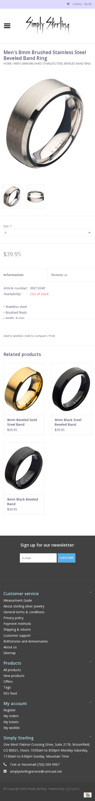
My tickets (11, 722)
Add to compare (36, 336)
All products (12, 670)
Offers (8, 681)
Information (13, 275)
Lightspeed (72, 789)
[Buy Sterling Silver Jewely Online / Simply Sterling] (54, 25)
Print (52, 336)
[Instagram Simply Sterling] (51, 572)
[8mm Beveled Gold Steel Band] (23, 389)
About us (10, 647)
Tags (7, 687)
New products (13, 675)
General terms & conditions (24, 612)
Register (9, 710)
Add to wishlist (13, 336)
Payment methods (17, 623)
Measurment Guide (17, 600)
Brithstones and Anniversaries (25, 641)
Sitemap (9, 653)
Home (7, 64)
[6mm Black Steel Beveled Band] (71, 389)
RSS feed (10, 693)
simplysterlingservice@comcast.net (36, 771)
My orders (11, 716)
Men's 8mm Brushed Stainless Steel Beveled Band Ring (52, 64)
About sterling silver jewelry (23, 606)
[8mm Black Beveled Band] (23, 468)
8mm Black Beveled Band (22, 501)
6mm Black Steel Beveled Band (68, 422)
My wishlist (11, 727)
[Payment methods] (87, 795)
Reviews (59, 275)
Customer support (17, 635)
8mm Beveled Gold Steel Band (22, 422)
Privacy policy (13, 618)
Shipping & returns (17, 629)
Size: (7, 226)
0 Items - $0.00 (82, 4)
